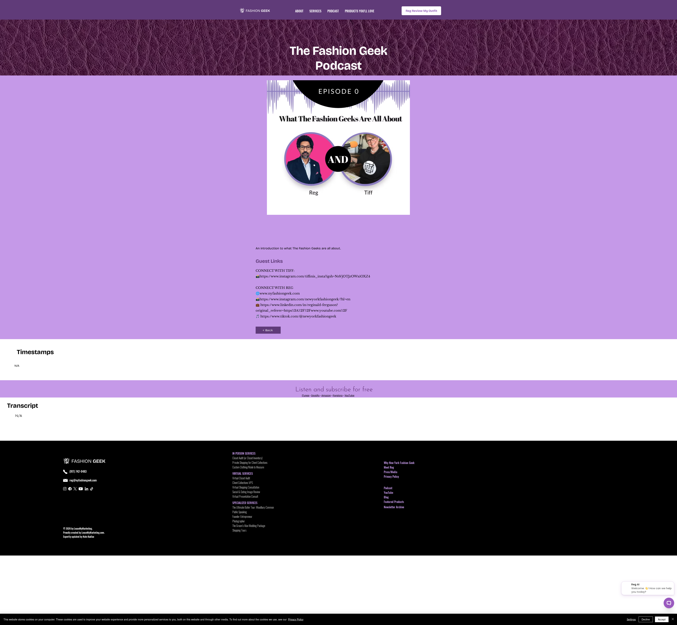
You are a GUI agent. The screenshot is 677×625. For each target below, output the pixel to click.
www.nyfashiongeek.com (280, 293)
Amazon (326, 395)
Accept (662, 619)
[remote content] (338, 230)
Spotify (315, 395)
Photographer (238, 521)
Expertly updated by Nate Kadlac (78, 536)
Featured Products (394, 502)
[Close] (673, 619)
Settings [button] (631, 619)
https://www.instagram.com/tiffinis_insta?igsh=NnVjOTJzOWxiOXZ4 (315, 276)
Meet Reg (389, 467)
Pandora (338, 395)
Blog (386, 497)
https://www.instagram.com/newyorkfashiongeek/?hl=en (305, 299)
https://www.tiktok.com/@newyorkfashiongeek (298, 316)
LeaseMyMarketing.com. (93, 532)
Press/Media (390, 472)
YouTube (349, 395)
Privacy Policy (391, 476)
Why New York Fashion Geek (399, 463)
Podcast (388, 488)
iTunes (305, 395)
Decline (646, 619)
